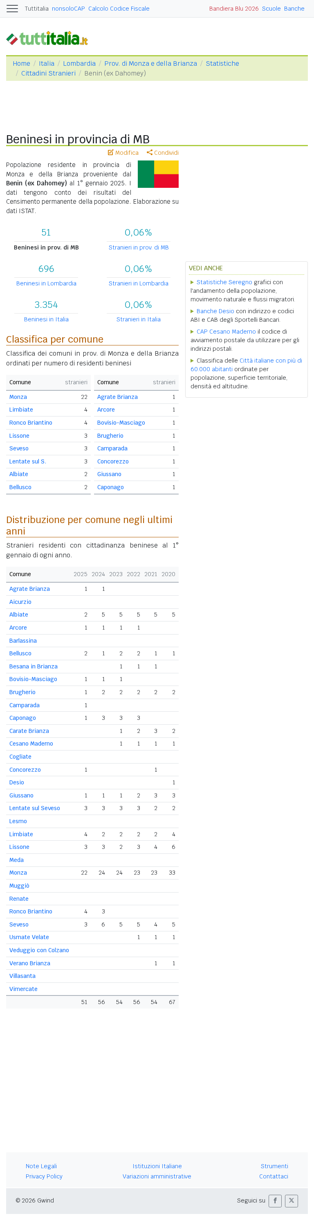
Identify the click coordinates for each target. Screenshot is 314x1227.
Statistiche (222, 63)
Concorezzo (113, 461)
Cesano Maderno (31, 743)
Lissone (19, 435)
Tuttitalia (37, 8)
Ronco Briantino (30, 422)
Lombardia (79, 63)
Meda (16, 860)
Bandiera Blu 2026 (234, 8)
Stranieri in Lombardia (138, 283)
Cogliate (20, 756)
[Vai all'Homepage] (50, 37)
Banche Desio (215, 311)
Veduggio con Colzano (39, 950)
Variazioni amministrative (157, 1176)
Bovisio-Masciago (121, 422)
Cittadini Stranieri (48, 73)
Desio (16, 782)
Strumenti (274, 1166)
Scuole (271, 8)
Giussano (109, 474)
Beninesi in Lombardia (46, 283)
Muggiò (19, 885)
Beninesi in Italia (46, 319)
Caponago (110, 487)
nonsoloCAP (68, 8)
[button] (275, 1201)
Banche (294, 8)
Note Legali (41, 1166)
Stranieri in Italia (139, 319)
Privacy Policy (44, 1176)
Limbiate (21, 409)
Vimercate (23, 989)
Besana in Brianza (33, 666)
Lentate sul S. (27, 461)
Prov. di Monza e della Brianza (150, 63)
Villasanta (22, 976)
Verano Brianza (29, 963)
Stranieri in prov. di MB (139, 247)
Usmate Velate (29, 937)
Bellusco (20, 487)
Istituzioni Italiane (157, 1166)
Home (21, 63)
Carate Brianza (29, 731)
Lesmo (18, 821)
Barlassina (23, 640)
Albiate (18, 474)
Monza (18, 397)
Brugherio (110, 435)
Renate (19, 898)
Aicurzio (20, 602)
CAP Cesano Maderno (226, 331)
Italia (46, 63)
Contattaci (273, 1176)
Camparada (112, 448)
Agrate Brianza (117, 397)
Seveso (19, 448)
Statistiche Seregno (224, 282)
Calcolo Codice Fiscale (119, 8)
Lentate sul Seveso (34, 808)
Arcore (106, 409)
